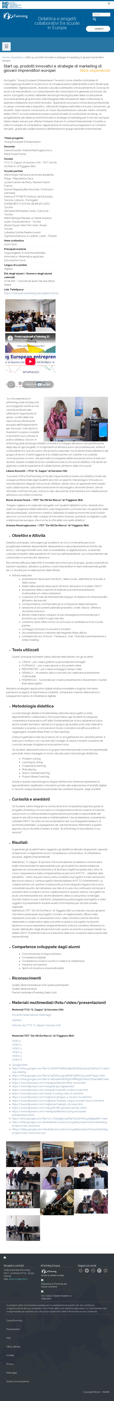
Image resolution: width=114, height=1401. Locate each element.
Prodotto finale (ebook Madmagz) (31, 1014)
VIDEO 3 (17, 1048)
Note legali (11, 1372)
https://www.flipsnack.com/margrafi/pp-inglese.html (43, 1086)
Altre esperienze (95, 70)
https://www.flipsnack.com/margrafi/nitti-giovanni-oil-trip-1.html (49, 1107)
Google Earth (19, 1064)
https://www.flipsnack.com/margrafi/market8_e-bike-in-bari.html (50, 1089)
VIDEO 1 (17, 1040)
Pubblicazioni (13, 1329)
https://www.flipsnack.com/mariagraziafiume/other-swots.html (49, 1082)
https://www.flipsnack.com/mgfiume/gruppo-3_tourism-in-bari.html (52, 1097)
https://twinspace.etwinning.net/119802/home (31, 293)
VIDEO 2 (17, 1044)
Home (5, 57)
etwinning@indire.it (18, 1279)
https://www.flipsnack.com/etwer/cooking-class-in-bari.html (47, 1093)
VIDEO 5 (17, 1055)
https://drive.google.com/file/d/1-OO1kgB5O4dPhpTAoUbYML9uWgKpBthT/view (60, 1118)
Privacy (10, 1364)
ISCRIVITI (99, 29)
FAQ (8, 1338)
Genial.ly (17, 1020)
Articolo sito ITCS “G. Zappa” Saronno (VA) (36, 1025)
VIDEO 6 (17, 1059)
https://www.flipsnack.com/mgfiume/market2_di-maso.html (47, 1104)
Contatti (10, 1355)
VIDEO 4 (17, 1052)
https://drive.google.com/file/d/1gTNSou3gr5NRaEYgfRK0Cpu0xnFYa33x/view (58, 1075)
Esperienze (17, 57)
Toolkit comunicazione (17, 1381)
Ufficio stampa (13, 1346)
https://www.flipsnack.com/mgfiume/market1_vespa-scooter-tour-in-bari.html (58, 1100)
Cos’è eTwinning (14, 1320)
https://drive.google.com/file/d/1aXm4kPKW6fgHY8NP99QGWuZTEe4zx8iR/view (60, 1079)
